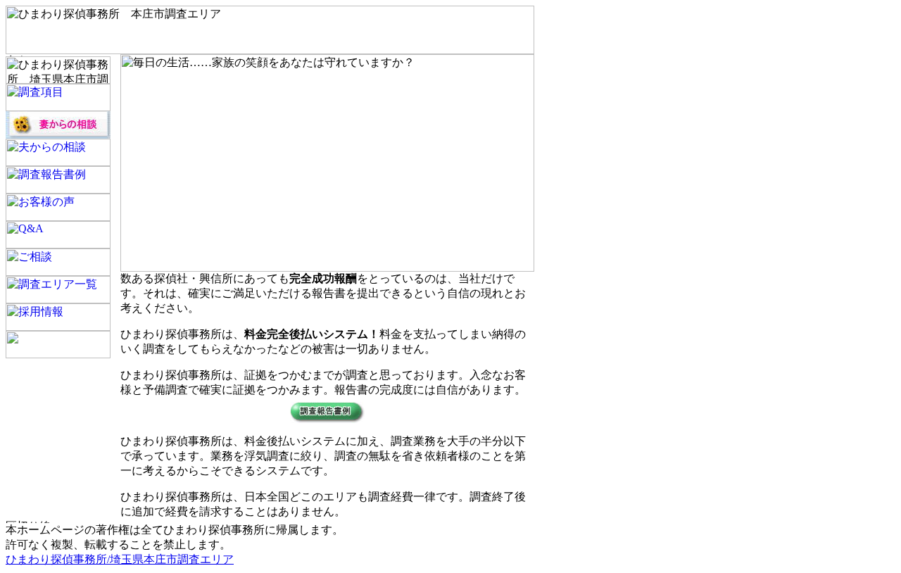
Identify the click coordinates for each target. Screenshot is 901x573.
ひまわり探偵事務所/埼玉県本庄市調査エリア (120, 559)
